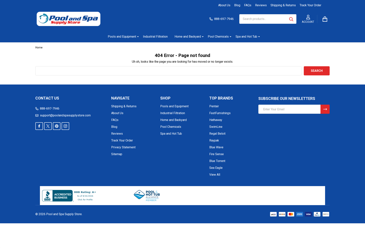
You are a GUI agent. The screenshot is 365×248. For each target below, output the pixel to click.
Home (39, 47)
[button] (147, 195)
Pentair (214, 106)
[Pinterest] (57, 126)
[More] (136, 36)
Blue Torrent (217, 161)
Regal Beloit (217, 133)
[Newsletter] (325, 109)
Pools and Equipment (122, 36)
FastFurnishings (220, 113)
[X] (48, 126)
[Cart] (325, 19)
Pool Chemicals (218, 36)
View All (214, 174)
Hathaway (215, 120)
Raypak (214, 140)
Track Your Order (310, 5)
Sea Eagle (216, 168)
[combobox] (267, 19)
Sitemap (116, 154)
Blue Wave (216, 147)
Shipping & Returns (283, 5)
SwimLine (215, 127)
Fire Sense (216, 154)
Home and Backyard (188, 36)
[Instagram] (65, 126)
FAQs (247, 5)
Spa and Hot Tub (246, 36)
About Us (224, 5)
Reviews (261, 5)
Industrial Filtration (155, 36)
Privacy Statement (123, 147)
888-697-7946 (49, 108)
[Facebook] (39, 126)
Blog (237, 5)
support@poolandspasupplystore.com (65, 115)
